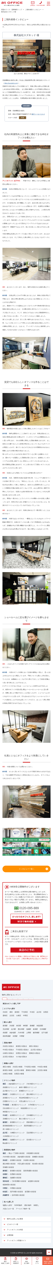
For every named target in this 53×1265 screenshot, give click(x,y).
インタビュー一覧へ (26, 869)
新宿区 (17, 1012)
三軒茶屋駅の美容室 (19, 1181)
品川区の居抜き (36, 1050)
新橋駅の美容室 (38, 1157)
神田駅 (25, 1026)
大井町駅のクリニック (11, 1136)
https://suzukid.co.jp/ (11, 83)
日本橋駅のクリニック (34, 1115)
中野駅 (21, 1036)
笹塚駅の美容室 (8, 1167)
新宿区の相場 (7, 1070)
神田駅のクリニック (10, 1112)
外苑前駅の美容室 (32, 1153)
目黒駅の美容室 (15, 1174)
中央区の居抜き (8, 1050)
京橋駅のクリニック (10, 1119)
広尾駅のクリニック (10, 1101)
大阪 (31, 999)
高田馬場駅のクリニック (33, 1126)
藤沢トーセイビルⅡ (38, 114)
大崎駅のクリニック (17, 1133)
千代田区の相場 (29, 1067)
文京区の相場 (42, 1070)
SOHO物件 (18, 1205)
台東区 (18, 1015)
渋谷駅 (11, 1026)
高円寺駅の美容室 (16, 1192)
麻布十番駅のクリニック (28, 1087)
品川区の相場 (19, 1070)
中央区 (32, 1012)
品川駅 (13, 1029)
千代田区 (24, 1012)
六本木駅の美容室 (9, 1157)
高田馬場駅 (7, 1036)
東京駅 (18, 1026)
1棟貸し (36, 1205)
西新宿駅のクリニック (34, 1122)
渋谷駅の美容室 (29, 1160)
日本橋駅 (43, 1029)
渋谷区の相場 (17, 1067)
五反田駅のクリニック (34, 1133)
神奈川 (10, 999)
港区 (11, 1012)
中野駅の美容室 (15, 1188)
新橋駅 (32, 1026)
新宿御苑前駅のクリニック (12, 1126)
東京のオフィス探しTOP (11, 1003)
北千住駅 (44, 1033)
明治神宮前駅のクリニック (28, 1098)
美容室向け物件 (9, 1150)
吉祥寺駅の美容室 (18, 1195)
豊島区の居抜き (34, 1053)
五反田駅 (6, 1029)
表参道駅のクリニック (17, 1084)
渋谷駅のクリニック (17, 1094)
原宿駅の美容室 (15, 1160)
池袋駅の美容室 (15, 1178)
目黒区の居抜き (21, 1053)
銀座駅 (35, 1029)
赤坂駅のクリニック (10, 1087)
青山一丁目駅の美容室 (17, 1153)
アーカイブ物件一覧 (23, 1209)
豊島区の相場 (30, 1070)
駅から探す (8, 1022)
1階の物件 (27, 1205)
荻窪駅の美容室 (30, 1192)
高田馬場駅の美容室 (30, 1171)
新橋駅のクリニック (26, 1091)
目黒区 (45, 1012)
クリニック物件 (9, 1080)
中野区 (25, 1015)
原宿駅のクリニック (10, 1098)
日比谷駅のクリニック (11, 1108)
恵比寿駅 (21, 1029)
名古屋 (25, 999)
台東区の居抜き (8, 1053)
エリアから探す (9, 1008)
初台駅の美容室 (38, 1164)
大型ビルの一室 (8, 1209)
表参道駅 (12, 1033)
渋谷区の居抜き (8, 1046)
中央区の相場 (42, 1067)
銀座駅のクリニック (17, 1115)
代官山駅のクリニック (27, 1101)
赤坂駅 (5, 1033)
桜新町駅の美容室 (9, 1185)
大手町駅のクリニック (36, 1105)
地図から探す (7, 1205)
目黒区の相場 (19, 1074)
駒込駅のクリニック (10, 1143)
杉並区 (5, 1192)
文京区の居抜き (8, 1057)
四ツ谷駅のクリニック (11, 1129)
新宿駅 (5, 1026)
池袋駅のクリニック (17, 1140)
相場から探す (9, 1063)
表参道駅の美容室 (24, 1157)
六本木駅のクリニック (34, 1084)
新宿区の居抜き (21, 1046)
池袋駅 (28, 1029)
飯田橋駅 (36, 1033)
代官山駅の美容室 (24, 1164)
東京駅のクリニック (19, 1105)
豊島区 (5, 1015)
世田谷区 (6, 1181)
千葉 (20, 999)
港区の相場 (7, 1067)
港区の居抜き (34, 1046)
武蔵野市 (6, 1195)
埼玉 (15, 999)
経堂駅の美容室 (33, 1181)
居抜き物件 (8, 1043)
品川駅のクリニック (10, 1091)
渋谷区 (5, 1012)
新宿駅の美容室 (15, 1171)
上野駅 (28, 1033)
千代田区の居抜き (22, 1050)
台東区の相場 (7, 1074)
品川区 (39, 1012)
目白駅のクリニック (33, 1140)
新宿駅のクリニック (17, 1122)
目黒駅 (15, 1036)
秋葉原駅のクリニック (29, 1108)
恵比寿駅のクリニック (34, 1094)
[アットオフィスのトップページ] (12, 4)
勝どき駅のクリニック (27, 1119)
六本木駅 (21, 1033)
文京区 (11, 1015)
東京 (4, 999)
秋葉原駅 (40, 1026)
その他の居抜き (21, 1057)
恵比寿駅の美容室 (9, 1164)
